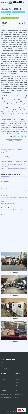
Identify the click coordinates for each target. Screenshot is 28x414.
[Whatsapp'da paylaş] (22, 136)
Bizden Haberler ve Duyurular (6, 398)
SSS (17, 397)
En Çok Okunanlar (20, 385)
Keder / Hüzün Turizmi (6, 208)
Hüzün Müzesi (5, 181)
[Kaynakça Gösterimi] (25, 23)
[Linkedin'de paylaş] (25, 136)
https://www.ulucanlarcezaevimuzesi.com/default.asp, (14, 168)
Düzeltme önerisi (18, 140)
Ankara (3, 201)
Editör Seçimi (19, 380)
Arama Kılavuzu (19, 394)
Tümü (3, 402)
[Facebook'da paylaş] (14, 136)
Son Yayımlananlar (20, 383)
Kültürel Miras (4, 189)
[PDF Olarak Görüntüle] (19, 23)
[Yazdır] (22, 23)
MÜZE (4, 179)
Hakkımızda (4, 377)
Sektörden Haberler (6, 394)
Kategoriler (18, 377)
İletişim (3, 380)
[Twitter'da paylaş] (18, 136)
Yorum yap (9, 140)
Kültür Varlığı (4, 195)
